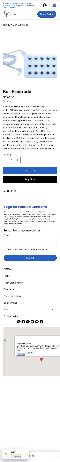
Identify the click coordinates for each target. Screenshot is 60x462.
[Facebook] (8, 191)
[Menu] (27, 14)
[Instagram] (19, 321)
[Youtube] (37, 321)
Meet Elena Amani (13, 282)
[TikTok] (41, 321)
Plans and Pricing (12, 295)
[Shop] (53, 309)
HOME (7, 275)
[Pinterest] (11, 191)
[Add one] (18, 160)
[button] (54, 5)
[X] (28, 321)
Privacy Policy (10, 316)
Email (7, 235)
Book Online (10, 302)
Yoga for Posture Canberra (25, 207)
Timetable (8, 289)
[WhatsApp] (4, 191)
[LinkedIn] (32, 321)
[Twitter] (15, 191)
